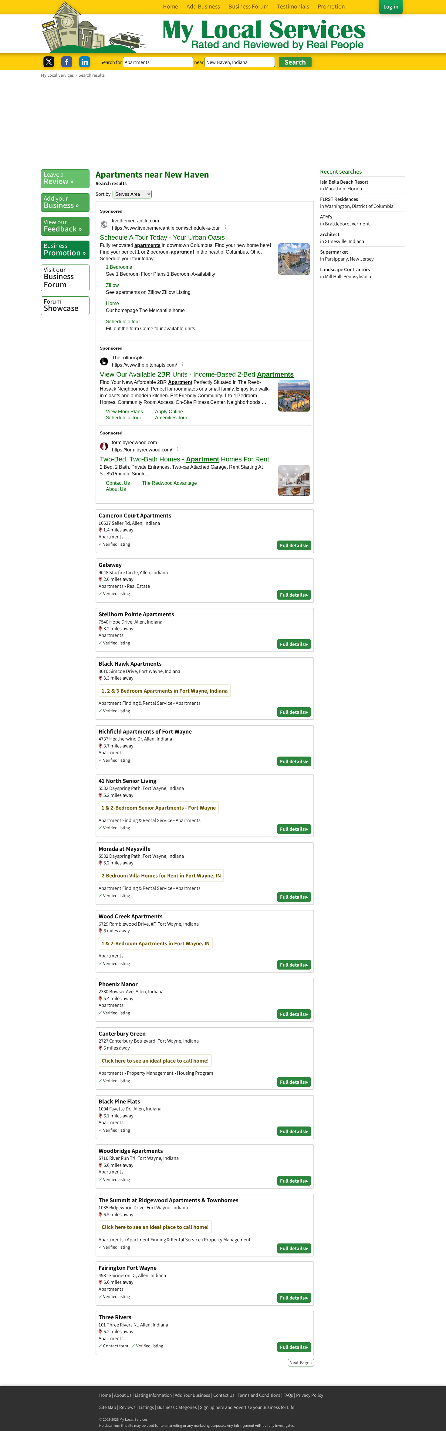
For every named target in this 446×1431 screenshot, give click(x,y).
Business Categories (177, 1407)
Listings (146, 1407)
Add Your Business (192, 1395)
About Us (123, 1395)
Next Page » (301, 1362)
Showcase (61, 305)
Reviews (127, 1407)
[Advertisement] (223, 123)
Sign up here (212, 1407)
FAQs (288, 1395)
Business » (61, 202)
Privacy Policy (309, 1395)
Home (105, 1395)
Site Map (107, 1407)
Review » (59, 178)
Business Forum (59, 277)
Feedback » (63, 226)
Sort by (103, 194)
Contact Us (224, 1395)
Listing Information (153, 1395)
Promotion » (65, 249)
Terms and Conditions (259, 1395)
